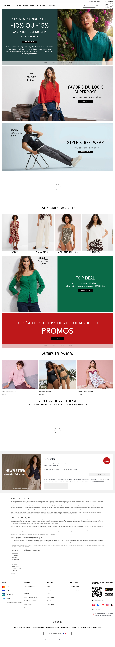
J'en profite (57, 338)
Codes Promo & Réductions (30, 601)
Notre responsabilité (74, 590)
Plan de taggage (50, 604)
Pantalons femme (16, 555)
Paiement (26, 593)
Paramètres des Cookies (52, 627)
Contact (26, 608)
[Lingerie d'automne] (95, 378)
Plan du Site (75, 627)
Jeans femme (15, 557)
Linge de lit (14, 564)
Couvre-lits (14, 570)
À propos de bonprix (74, 586)
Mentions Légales (65, 627)
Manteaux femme (16, 562)
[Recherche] (97, 5)
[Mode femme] (30, 37)
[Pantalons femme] (41, 234)
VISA (8, 590)
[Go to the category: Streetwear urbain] (57, 147)
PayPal (8, 598)
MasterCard (9, 587)
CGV (15, 627)
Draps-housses (15, 566)
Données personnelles (99, 481)
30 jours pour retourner (108, 1)
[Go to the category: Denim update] (57, 93)
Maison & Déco (50, 597)
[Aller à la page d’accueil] (9, 5)
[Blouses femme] (95, 234)
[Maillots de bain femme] (68, 234)
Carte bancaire (10, 594)
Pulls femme (15, 553)
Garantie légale (97, 627)
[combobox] (89, 6)
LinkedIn (53, 534)
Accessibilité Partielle (24, 627)
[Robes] (15, 234)
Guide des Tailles (28, 604)
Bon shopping (29, 42)
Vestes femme (15, 559)
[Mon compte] (102, 5)
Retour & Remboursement (30, 597)
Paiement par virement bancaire (14, 602)
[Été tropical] (57, 378)
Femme (45, 63)
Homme (53, 63)
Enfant (62, 63)
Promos (49, 601)
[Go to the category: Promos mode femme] (57, 330)
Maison (70, 63)
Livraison (26, 590)
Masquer (13, 574)
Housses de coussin (16, 568)
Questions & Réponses (29, 586)
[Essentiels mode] (20, 378)
